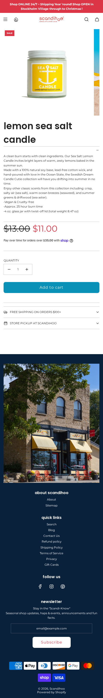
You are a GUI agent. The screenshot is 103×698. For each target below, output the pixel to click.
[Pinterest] (62, 586)
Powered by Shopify (51, 692)
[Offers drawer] (16, 19)
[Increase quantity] (27, 269)
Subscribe (51, 642)
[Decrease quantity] (9, 269)
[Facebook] (40, 586)
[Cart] (97, 19)
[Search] (86, 19)
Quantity (11, 260)
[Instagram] (51, 586)
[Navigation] (5, 19)
